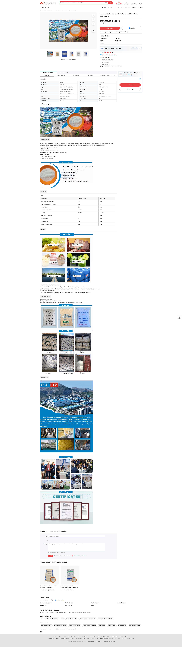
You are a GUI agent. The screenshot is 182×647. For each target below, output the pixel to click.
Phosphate (58, 10)
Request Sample (125, 32)
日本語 (106, 638)
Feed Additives (43, 605)
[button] (112, 75)
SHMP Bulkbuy (71, 629)
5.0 (124, 75)
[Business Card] (140, 79)
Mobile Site (122, 636)
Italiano (83, 638)
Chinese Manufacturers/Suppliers (74, 636)
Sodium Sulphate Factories (60, 625)
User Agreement (99, 641)
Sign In (101, 66)
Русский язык (78, 638)
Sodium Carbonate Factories (89, 625)
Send (50, 555)
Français (72, 638)
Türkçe (119, 638)
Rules (141, 7)
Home (41, 10)
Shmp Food (43, 629)
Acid (42, 618)
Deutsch (88, 638)
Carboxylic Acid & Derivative (52, 618)
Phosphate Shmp (122, 625)
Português (67, 638)
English (57, 638)
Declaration (106, 641)
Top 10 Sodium (52, 629)
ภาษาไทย (114, 638)
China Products (63, 636)
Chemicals (46, 10)
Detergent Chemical (121, 602)
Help (117, 7)
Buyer (109, 7)
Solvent (92, 605)
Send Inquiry (110, 28)
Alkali (62, 618)
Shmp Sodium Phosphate (134, 625)
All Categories (45, 7)
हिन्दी (110, 638)
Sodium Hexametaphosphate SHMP (69, 10)
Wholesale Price (93, 636)
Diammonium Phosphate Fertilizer (105, 618)
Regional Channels (107, 636)
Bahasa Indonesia (130, 638)
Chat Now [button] (132, 28)
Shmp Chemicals (111, 625)
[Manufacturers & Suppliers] (47, 2)
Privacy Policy (112, 641)
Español (62, 638)
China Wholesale (85, 636)
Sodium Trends (62, 629)
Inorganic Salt (52, 10)
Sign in (140, 3)
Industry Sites (100, 636)
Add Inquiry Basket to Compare (68, 59)
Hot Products (56, 636)
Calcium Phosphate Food (71, 618)
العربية (98, 638)
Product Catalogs (60, 600)
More (41, 631)
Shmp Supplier (102, 625)
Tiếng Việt (123, 638)
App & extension (124, 7)
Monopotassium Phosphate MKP (87, 618)
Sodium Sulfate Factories (74, 625)
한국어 (102, 638)
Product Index (115, 636)
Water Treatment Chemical (45, 602)
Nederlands (93, 638)
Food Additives (68, 602)
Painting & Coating (95, 602)
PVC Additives (68, 605)
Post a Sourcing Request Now (79, 555)
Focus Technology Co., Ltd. (81, 641)
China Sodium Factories (46, 625)
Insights (126, 636)
